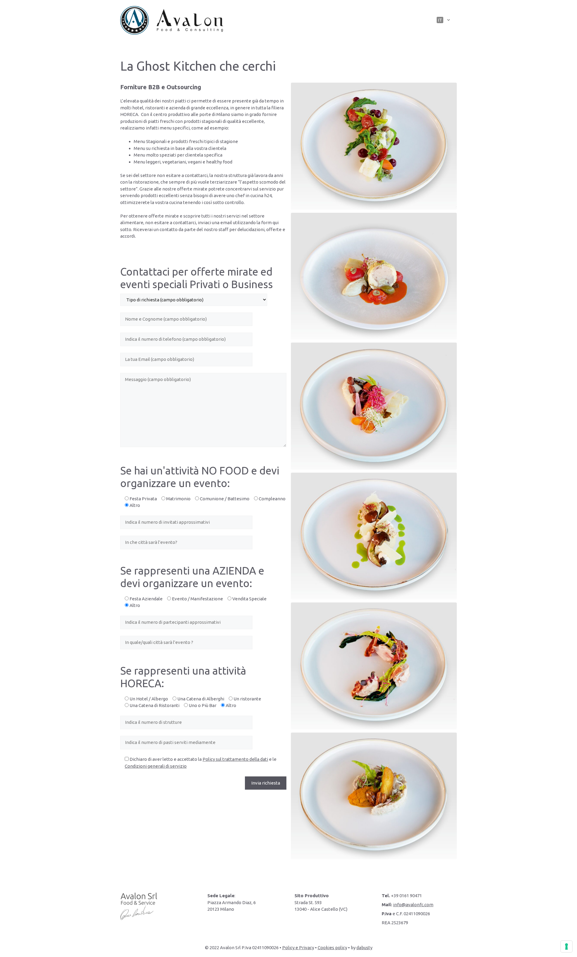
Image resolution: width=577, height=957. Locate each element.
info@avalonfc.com (413, 904)
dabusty (364, 947)
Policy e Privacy (298, 947)
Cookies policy (332, 947)
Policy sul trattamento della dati (235, 759)
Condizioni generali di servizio (156, 766)
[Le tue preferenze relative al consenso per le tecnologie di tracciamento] (566, 946)
